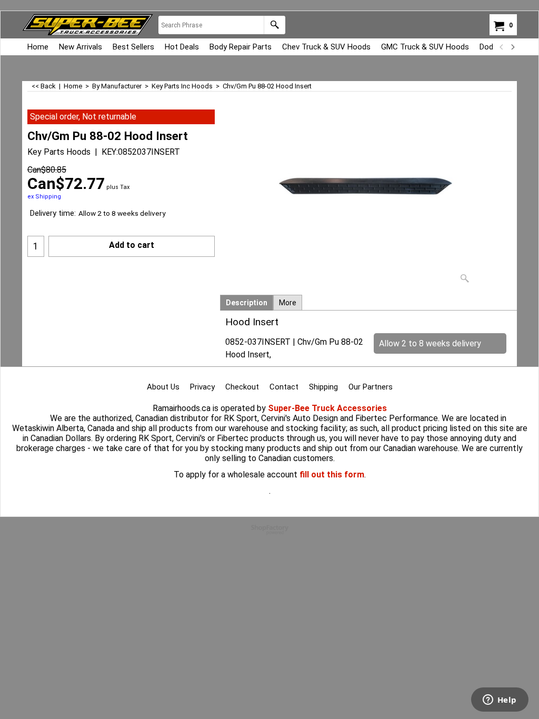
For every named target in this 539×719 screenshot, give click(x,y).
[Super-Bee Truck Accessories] (87, 24)
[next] (512, 47)
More (287, 302)
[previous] (501, 47)
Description (246, 302)
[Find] (274, 25)
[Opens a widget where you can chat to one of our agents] (499, 700)
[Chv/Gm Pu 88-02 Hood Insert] (368, 198)
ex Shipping (44, 196)
